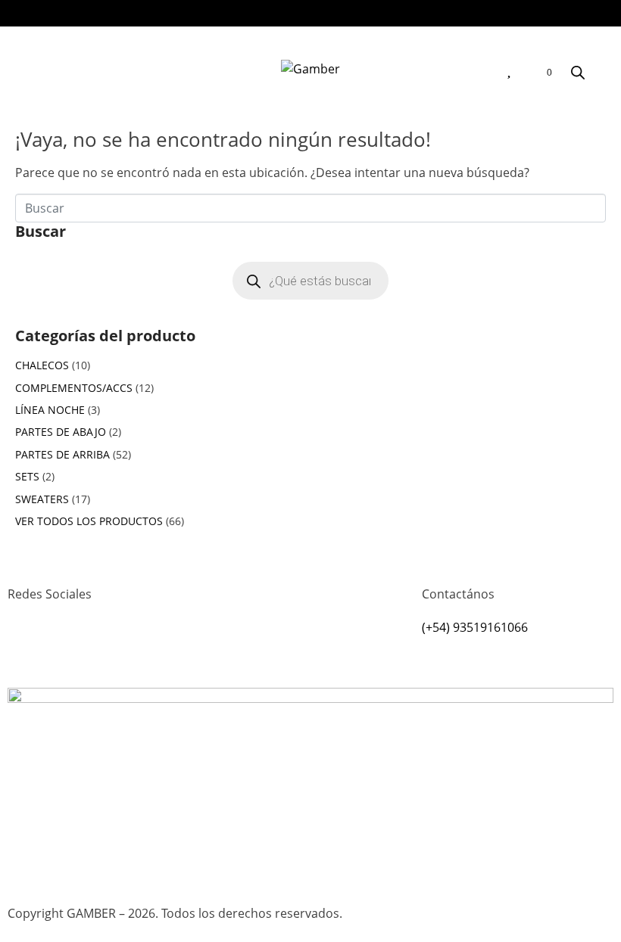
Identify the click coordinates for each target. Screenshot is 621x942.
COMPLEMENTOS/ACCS (74, 388)
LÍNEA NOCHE (50, 410)
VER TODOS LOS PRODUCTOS (89, 521)
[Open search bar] (577, 72)
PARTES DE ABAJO (60, 431)
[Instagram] (26, 649)
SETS (27, 476)
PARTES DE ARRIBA (62, 454)
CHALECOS (42, 365)
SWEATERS (42, 499)
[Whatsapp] (67, 649)
